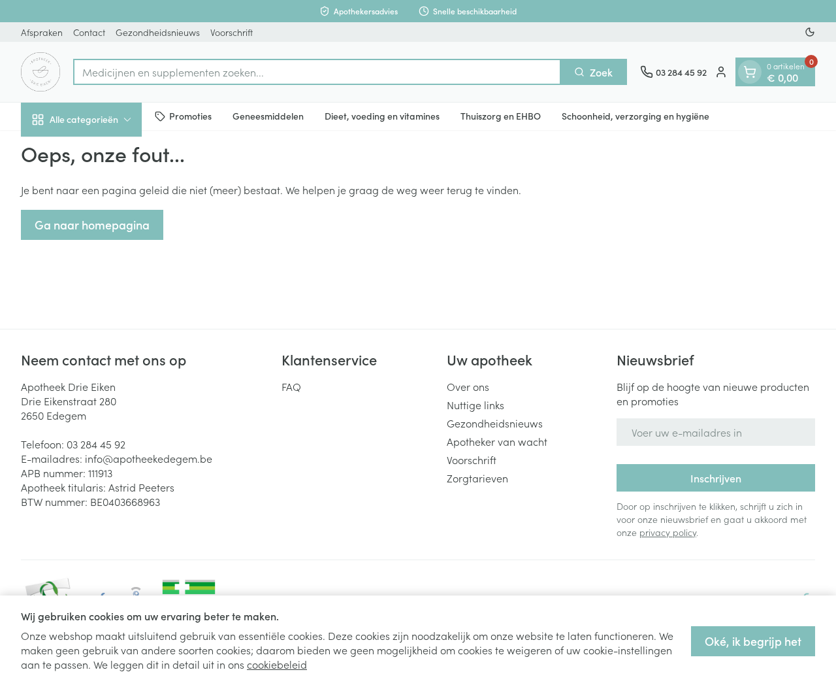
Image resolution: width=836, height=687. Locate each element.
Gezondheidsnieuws (158, 32)
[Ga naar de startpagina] (40, 72)
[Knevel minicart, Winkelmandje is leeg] (750, 72)
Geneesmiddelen (268, 115)
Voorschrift (231, 32)
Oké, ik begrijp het (753, 641)
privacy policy (667, 532)
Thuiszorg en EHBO (500, 115)
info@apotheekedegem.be (148, 458)
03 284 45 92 (96, 444)
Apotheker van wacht (497, 441)
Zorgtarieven (477, 478)
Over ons (468, 386)
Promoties (190, 115)
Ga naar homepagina (92, 224)
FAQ (291, 386)
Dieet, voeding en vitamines (382, 115)
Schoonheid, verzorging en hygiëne (635, 115)
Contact (89, 32)
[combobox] (317, 72)
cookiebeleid (277, 664)
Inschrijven (715, 478)
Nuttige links (475, 404)
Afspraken (42, 32)
